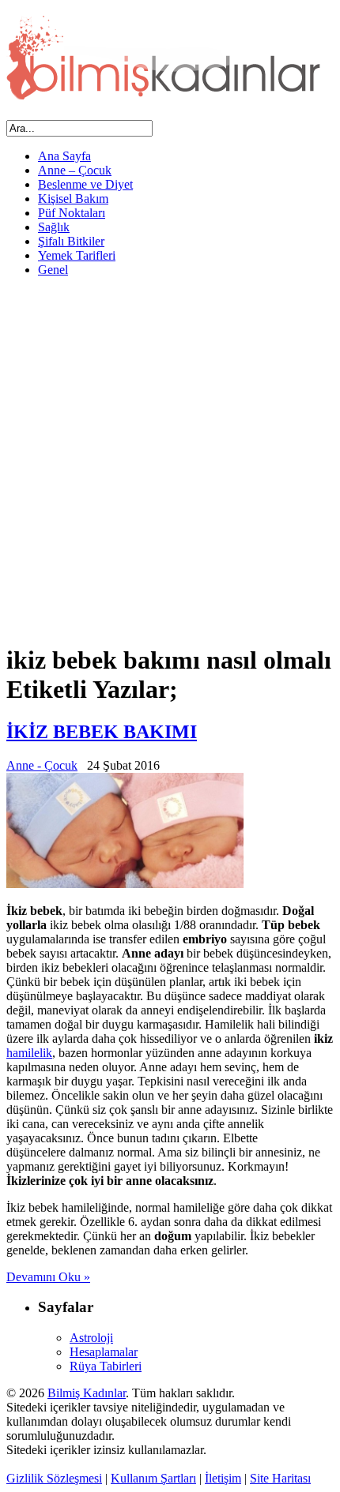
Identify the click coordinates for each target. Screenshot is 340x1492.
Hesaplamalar (104, 1352)
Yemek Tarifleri (76, 255)
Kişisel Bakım (73, 198)
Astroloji (91, 1337)
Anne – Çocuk (74, 170)
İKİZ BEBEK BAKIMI (101, 732)
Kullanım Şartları (153, 1478)
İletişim (223, 1478)
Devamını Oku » (48, 1277)
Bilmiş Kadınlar (86, 1393)
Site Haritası (280, 1478)
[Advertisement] (170, 459)
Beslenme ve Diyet (85, 184)
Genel (53, 269)
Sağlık (54, 227)
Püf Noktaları (71, 212)
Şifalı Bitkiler (71, 241)
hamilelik (29, 1052)
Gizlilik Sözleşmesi (54, 1478)
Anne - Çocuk (41, 765)
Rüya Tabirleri (106, 1366)
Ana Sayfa (64, 156)
